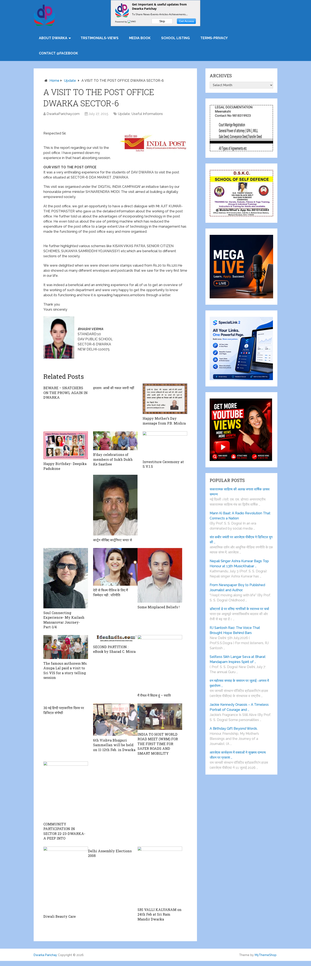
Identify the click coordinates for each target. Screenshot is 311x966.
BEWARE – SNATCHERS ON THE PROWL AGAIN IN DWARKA (65, 393)
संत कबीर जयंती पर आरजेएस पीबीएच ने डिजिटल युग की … (241, 539)
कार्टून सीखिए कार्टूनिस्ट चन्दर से (112, 540)
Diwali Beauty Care (59, 916)
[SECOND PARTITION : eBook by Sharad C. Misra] (115, 638)
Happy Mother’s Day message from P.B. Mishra (164, 420)
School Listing (175, 38)
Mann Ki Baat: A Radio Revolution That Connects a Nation (240, 515)
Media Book (140, 38)
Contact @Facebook (58, 53)
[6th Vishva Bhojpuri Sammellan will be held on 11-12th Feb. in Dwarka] (115, 719)
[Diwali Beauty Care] (65, 879)
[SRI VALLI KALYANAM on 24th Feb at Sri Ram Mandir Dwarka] (160, 876)
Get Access (186, 21)
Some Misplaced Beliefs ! (159, 607)
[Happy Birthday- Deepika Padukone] (65, 445)
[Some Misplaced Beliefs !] (160, 575)
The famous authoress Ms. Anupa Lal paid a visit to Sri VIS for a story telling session (65, 670)
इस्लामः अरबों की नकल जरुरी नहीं (113, 388)
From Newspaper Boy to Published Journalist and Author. (237, 587)
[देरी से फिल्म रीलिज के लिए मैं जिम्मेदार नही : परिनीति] (115, 567)
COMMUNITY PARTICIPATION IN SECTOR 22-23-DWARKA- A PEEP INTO (64, 831)
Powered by (121, 21)
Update (70, 81)
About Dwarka (53, 38)
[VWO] (132, 21)
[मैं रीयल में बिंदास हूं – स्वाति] (160, 663)
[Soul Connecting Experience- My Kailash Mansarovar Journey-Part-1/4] (65, 578)
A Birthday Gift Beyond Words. (234, 729)
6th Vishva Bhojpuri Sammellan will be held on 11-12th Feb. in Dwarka (114, 745)
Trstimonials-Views (99, 38)
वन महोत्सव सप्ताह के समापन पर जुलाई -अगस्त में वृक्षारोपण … (239, 683)
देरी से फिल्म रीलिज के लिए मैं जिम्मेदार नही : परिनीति (110, 592)
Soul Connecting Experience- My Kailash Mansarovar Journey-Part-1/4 (63, 619)
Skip (162, 21)
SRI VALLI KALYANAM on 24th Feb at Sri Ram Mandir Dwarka (160, 914)
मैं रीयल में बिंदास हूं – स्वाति (154, 695)
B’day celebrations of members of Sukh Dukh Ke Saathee (113, 459)
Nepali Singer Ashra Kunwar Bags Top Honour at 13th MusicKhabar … (239, 563)
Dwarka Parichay (45, 955)
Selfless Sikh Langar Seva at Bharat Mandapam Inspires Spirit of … (238, 659)
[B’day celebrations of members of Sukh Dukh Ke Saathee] (115, 440)
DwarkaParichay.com (63, 114)
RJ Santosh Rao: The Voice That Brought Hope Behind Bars (235, 630)
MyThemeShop (266, 955)
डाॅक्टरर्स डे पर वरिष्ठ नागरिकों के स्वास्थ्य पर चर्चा (239, 609)
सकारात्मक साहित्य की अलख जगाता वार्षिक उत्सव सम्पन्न (240, 491)
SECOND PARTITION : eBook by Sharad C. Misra (114, 649)
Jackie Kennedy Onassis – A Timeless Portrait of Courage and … (239, 707)
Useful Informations (147, 114)
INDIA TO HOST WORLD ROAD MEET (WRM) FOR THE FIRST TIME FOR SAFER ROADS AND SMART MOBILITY (158, 744)
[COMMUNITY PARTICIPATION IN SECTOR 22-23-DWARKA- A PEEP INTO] (65, 790)
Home (54, 81)
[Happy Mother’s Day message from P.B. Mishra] (165, 398)
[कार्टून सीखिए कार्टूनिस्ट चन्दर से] (115, 505)
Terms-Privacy (214, 38)
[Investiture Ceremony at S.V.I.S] (165, 444)
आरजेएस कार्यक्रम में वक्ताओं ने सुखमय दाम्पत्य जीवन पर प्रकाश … (238, 755)
